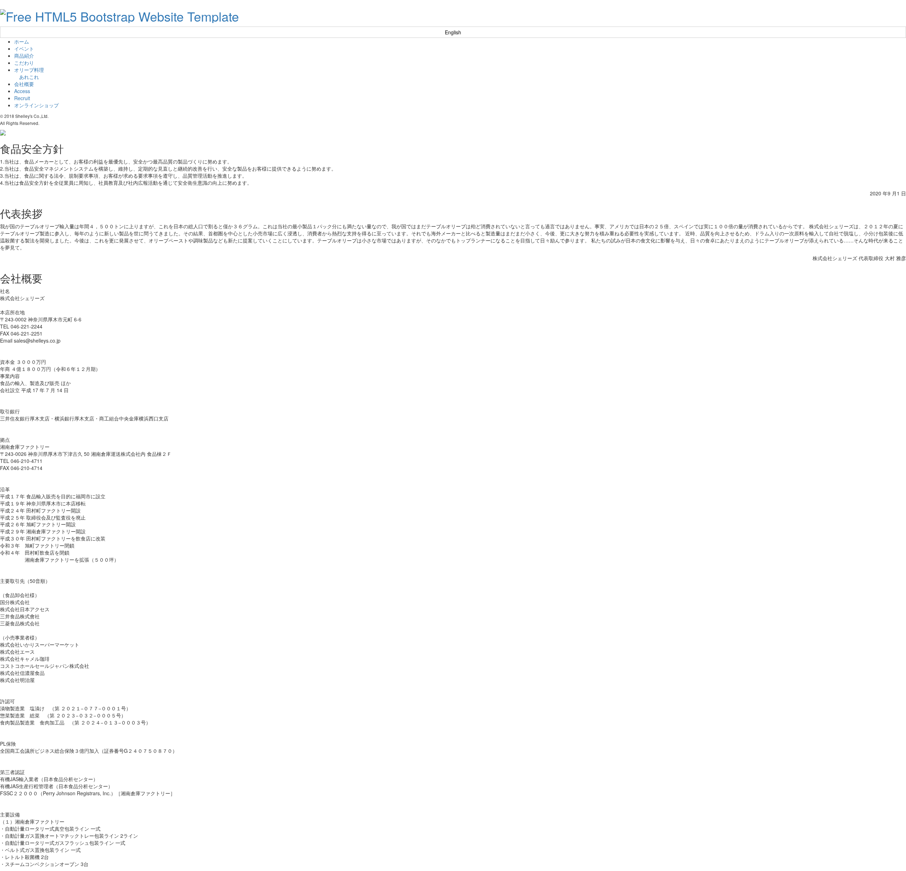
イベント (24, 48)
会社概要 (24, 83)
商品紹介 (24, 55)
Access (22, 90)
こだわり (24, 62)
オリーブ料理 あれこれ (29, 73)
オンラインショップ (36, 105)
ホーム (21, 41)
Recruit (22, 98)
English (453, 32)
